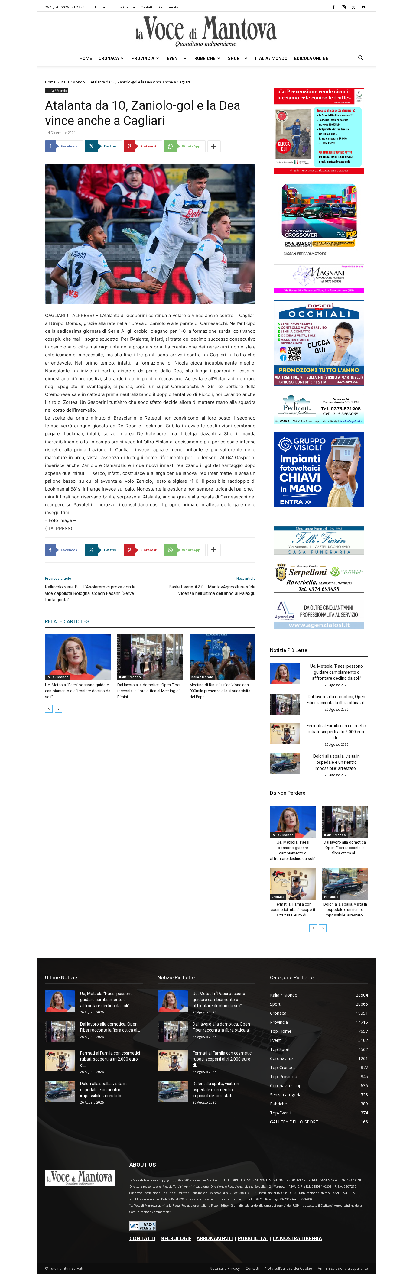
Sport (235, 58)
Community (168, 7)
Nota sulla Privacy (225, 1268)
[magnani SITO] (319, 291)
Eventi (174, 58)
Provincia (143, 58)
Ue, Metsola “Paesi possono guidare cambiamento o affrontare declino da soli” (77, 690)
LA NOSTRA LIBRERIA (297, 1238)
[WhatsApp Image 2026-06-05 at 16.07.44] (319, 255)
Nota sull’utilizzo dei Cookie (288, 1268)
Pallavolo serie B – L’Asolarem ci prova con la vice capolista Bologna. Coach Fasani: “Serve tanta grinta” (90, 593)
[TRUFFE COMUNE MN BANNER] (319, 172)
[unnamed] (319, 627)
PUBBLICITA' (253, 1238)
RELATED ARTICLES (67, 621)
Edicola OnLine (123, 7)
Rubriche (204, 58)
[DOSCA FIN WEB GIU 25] (319, 384)
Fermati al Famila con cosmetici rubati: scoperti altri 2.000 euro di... (336, 731)
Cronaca (109, 58)
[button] (360, 59)
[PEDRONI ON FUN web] (319, 422)
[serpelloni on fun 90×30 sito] (319, 591)
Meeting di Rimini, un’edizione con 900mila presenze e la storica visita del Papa (220, 690)
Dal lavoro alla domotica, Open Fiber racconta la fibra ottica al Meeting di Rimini (148, 690)
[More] (214, 146)
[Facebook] (333, 7)
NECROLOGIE (176, 1238)
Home (100, 7)
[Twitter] (353, 7)
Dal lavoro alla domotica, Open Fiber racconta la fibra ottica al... (345, 847)
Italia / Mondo (271, 58)
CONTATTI (142, 1238)
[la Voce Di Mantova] (206, 32)
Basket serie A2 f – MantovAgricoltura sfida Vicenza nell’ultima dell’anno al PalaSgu (212, 590)
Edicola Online (311, 58)
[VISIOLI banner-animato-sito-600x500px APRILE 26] (319, 505)
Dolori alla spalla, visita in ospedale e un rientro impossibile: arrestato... (336, 762)
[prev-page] (49, 709)
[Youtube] (363, 7)
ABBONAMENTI (215, 1238)
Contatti (147, 7)
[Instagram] (343, 7)
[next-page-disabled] (58, 709)
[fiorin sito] (319, 553)
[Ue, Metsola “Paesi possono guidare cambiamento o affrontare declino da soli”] (78, 657)
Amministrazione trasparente (343, 1268)
